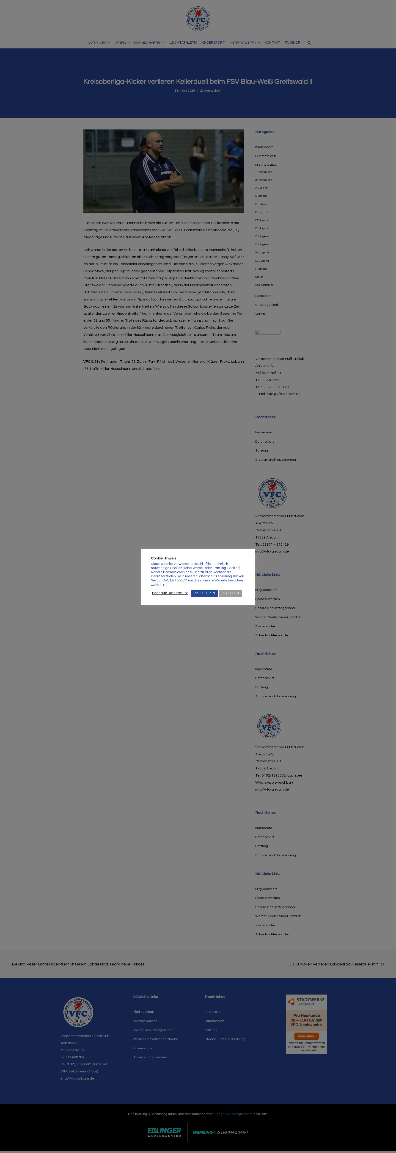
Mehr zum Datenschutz (170, 593)
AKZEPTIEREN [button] (204, 593)
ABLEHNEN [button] (231, 593)
